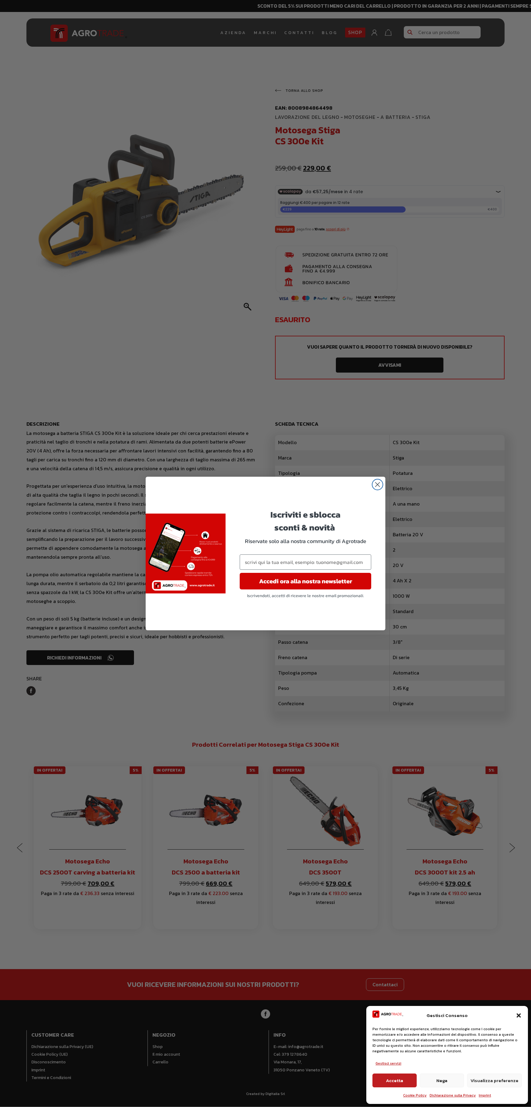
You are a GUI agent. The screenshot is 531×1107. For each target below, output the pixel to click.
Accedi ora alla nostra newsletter (305, 581)
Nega (441, 1080)
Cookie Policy (415, 1095)
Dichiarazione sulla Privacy (453, 1095)
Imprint (485, 1095)
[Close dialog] (377, 484)
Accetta (394, 1080)
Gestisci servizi (388, 1063)
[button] (519, 1015)
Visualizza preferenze (494, 1080)
